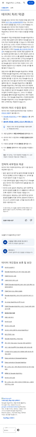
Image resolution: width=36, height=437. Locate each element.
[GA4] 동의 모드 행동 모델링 (13, 291)
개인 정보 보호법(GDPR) (14, 22)
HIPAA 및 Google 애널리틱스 (13, 373)
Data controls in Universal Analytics (16, 358)
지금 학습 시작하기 (8, 418)
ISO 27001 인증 (9, 334)
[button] (3, 2)
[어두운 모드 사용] (18, 430)
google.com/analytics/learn (10, 407)
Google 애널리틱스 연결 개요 (14, 339)
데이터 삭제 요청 (10, 326)
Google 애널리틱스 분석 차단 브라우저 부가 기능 (19, 297)
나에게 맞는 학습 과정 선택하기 (11, 400)
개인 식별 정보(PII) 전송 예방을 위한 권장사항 (18, 347)
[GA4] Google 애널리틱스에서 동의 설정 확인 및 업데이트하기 (19, 286)
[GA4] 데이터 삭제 (10, 276)
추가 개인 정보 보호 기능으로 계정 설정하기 (18, 343)
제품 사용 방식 (9, 317)
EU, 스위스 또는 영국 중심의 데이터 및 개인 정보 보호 (19, 368)
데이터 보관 (8, 321)
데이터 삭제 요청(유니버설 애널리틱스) (16, 330)
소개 (11, 8)
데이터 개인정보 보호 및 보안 (16, 262)
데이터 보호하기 (10, 267)
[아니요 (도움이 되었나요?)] (31, 220)
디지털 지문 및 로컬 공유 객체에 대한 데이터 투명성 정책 (19, 353)
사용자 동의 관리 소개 (11, 280)
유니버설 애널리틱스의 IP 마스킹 (14, 302)
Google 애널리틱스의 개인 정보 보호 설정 (17, 272)
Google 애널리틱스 (10, 117)
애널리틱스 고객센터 (14, 3)
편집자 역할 (6, 113)
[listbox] (9, 430)
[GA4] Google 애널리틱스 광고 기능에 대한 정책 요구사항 (19, 308)
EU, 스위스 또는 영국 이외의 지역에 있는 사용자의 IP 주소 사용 (19, 383)
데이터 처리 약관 (10, 313)
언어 (6, 427)
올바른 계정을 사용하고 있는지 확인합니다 (18, 122)
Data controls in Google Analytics (15, 362)
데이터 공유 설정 (10, 378)
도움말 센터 (5, 8)
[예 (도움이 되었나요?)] (26, 220)
